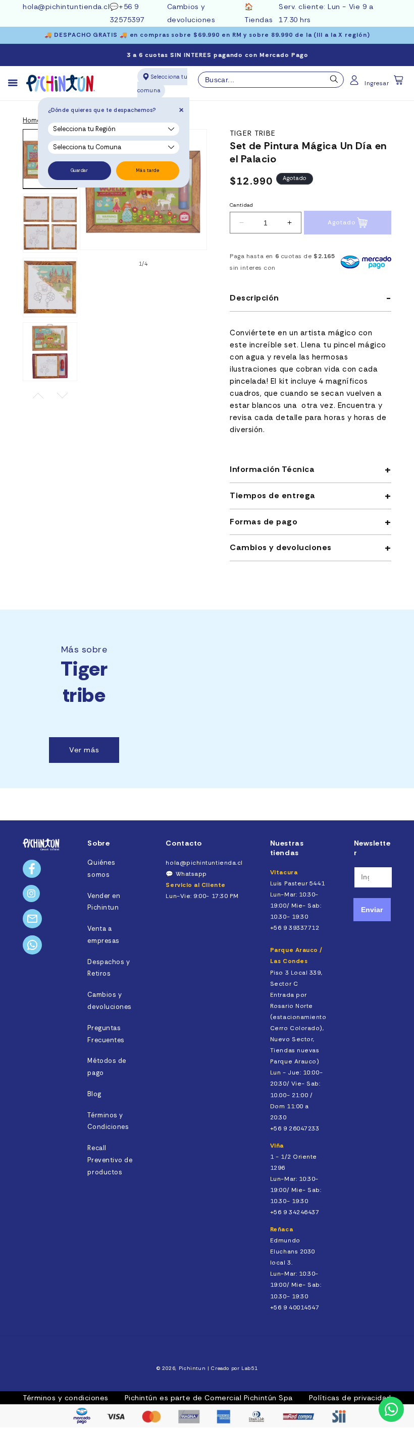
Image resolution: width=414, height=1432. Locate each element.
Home (31, 120)
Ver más (84, 749)
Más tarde (148, 170)
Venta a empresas (103, 935)
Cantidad (241, 205)
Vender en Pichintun (103, 902)
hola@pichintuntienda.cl (66, 6)
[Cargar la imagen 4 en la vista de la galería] (50, 352)
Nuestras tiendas (286, 848)
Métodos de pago (106, 1067)
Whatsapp (191, 874)
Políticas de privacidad (350, 1397)
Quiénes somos (101, 869)
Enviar (372, 910)
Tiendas (258, 19)
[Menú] (17, 83)
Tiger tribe (253, 133)
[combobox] (271, 80)
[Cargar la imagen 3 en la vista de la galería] (50, 287)
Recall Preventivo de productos (109, 1160)
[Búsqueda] (334, 82)
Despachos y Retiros (108, 968)
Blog (94, 1094)
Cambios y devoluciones (109, 1001)
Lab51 (249, 1368)
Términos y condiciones (66, 1397)
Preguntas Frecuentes (105, 1034)
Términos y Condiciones (108, 1121)
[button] (399, 83)
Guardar (79, 170)
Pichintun (192, 1368)
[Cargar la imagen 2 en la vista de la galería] (50, 223)
